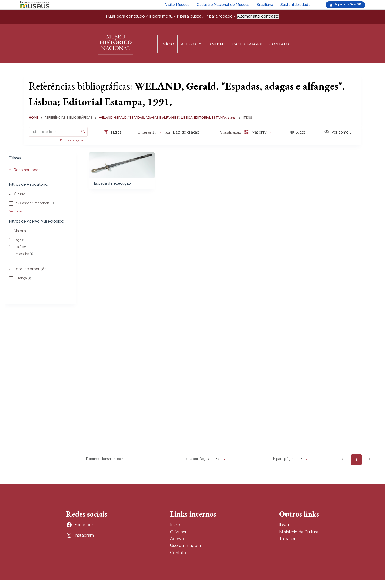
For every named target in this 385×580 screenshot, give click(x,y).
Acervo (188, 43)
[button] (342, 459)
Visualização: (231, 132)
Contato (279, 43)
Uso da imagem (185, 545)
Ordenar (144, 132)
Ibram (284, 524)
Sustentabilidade (295, 5)
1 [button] (357, 459)
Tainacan (287, 538)
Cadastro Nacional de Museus (223, 5)
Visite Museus (177, 5)
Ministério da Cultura (298, 531)
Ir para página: (284, 458)
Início (167, 43)
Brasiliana (265, 5)
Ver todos (15, 211)
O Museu (216, 43)
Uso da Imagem (247, 43)
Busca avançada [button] (72, 140)
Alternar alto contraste (258, 16)
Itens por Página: (198, 458)
